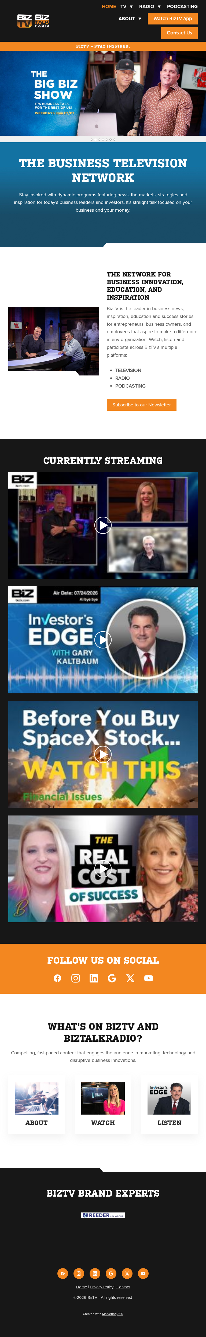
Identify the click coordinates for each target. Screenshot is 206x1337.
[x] (130, 977)
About (130, 18)
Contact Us (179, 33)
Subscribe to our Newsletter (141, 404)
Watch (103, 1123)
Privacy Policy (101, 1287)
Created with (103, 1313)
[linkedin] (93, 977)
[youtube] (148, 977)
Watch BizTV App (172, 18)
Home (109, 6)
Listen (169, 1123)
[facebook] (57, 977)
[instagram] (75, 977)
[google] (112, 977)
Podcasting (182, 6)
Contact (123, 1287)
